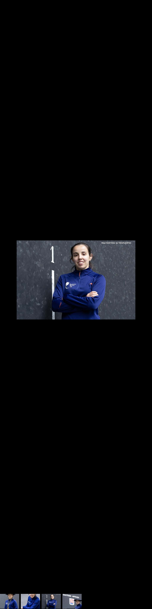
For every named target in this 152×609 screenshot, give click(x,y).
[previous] (5, 300)
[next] (147, 300)
